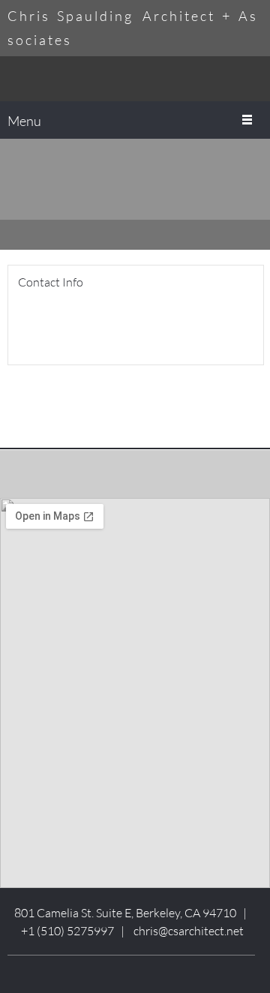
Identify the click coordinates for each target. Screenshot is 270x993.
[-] (135, 78)
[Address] (72, 324)
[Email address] (49, 324)
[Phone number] (27, 324)
